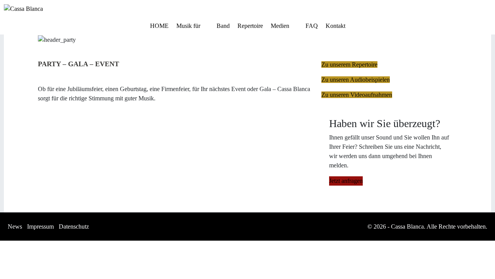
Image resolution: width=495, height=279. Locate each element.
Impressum (40, 226)
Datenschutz (74, 226)
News (15, 226)
